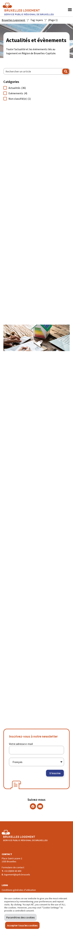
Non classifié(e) (19, 98)
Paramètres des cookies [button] (20, 917)
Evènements (17, 93)
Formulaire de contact (13, 867)
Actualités (17, 88)
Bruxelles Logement (13, 20)
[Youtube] (40, 806)
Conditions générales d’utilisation (19, 889)
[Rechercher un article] (36, 71)
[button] (70, 9)
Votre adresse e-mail (21, 744)
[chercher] (65, 71)
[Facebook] (33, 806)
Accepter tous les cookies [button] (22, 925)
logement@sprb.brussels (17, 874)
